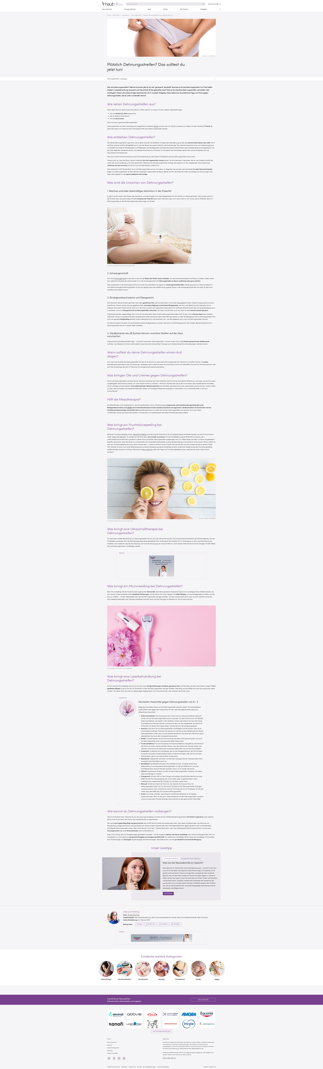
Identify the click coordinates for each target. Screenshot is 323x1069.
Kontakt (139, 1067)
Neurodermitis (147, 449)
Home (109, 15)
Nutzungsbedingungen (149, 1067)
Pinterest (176, 924)
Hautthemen (125, 15)
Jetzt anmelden (203, 1000)
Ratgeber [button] (204, 9)
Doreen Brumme (133, 915)
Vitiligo (165, 9)
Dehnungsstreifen (136, 15)
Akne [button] (149, 9)
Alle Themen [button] (184, 9)
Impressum (124, 1067)
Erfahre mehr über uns (169, 1058)
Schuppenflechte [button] (130, 9)
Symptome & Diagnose (171, 858)
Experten (109, 1045)
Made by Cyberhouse (210, 1067)
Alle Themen (116, 15)
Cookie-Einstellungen (163, 1067)
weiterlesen (168, 893)
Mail (140, 924)
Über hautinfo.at (112, 1042)
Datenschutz (132, 1067)
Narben (156, 126)
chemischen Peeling (139, 434)
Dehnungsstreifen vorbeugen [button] (117, 79)
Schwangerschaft (120, 278)
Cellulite (129, 407)
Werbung (110, 1050)
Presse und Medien (112, 1053)
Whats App (151, 924)
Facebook (164, 924)
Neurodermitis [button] (107, 9)
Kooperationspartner (113, 1048)
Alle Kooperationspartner (161, 1031)
